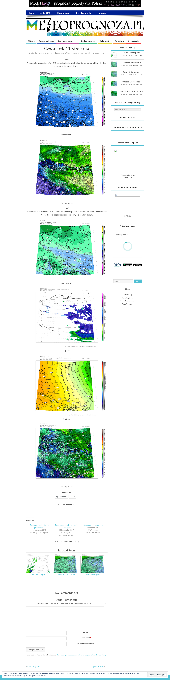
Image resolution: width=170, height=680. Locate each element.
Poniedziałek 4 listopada (131, 91)
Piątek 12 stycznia (98, 667)
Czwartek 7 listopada (66, 574)
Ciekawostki (105, 41)
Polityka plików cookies (37, 676)
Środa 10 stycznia (33, 667)
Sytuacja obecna (46, 41)
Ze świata (119, 41)
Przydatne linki (83, 13)
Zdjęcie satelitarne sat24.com (127, 176)
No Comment (99, 53)
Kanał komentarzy (127, 301)
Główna (31, 41)
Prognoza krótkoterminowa (67, 53)
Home (31, 13)
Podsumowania (88, 41)
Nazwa (86, 632)
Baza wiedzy (63, 13)
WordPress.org (127, 304)
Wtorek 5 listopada (131, 81)
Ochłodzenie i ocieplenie (93, 525)
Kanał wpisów (127, 298)
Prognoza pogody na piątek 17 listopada (66, 526)
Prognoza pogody (66, 41)
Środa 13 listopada (38, 574)
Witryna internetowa (85, 643)
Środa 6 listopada (92, 574)
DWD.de (127, 216)
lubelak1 (34, 53)
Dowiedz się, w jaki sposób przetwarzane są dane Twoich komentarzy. (81, 655)
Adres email (85, 638)
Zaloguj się (127, 295)
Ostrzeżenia (133, 41)
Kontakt (102, 13)
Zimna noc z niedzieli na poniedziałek (39, 526)
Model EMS (44, 13)
